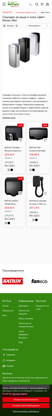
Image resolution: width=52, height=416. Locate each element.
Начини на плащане (24, 312)
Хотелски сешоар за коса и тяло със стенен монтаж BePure (38, 202)
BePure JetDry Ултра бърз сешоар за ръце (12, 202)
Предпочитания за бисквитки (26, 411)
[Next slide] (45, 281)
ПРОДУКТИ (7, 12)
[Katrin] (12, 286)
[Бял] (6, 170)
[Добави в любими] (20, 140)
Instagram (10, 360)
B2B (21, 342)
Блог (4, 315)
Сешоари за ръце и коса (26, 12)
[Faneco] (39, 286)
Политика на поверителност (26, 325)
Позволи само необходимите (26, 405)
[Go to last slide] (7, 281)
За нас (5, 305)
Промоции (7, 310)
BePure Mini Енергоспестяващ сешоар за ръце (38, 149)
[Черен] (12, 170)
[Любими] (42, 4)
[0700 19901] (31, 4)
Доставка (23, 305)
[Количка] (47, 4)
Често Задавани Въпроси (23, 334)
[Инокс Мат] (9, 170)
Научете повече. (19, 393)
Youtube (10, 366)
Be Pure (6, 301)
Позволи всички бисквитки (26, 399)
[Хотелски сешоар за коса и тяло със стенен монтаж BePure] (38, 186)
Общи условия (26, 318)
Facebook (10, 354)
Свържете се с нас (42, 307)
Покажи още (8, 117)
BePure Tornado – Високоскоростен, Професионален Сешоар (14, 149)
